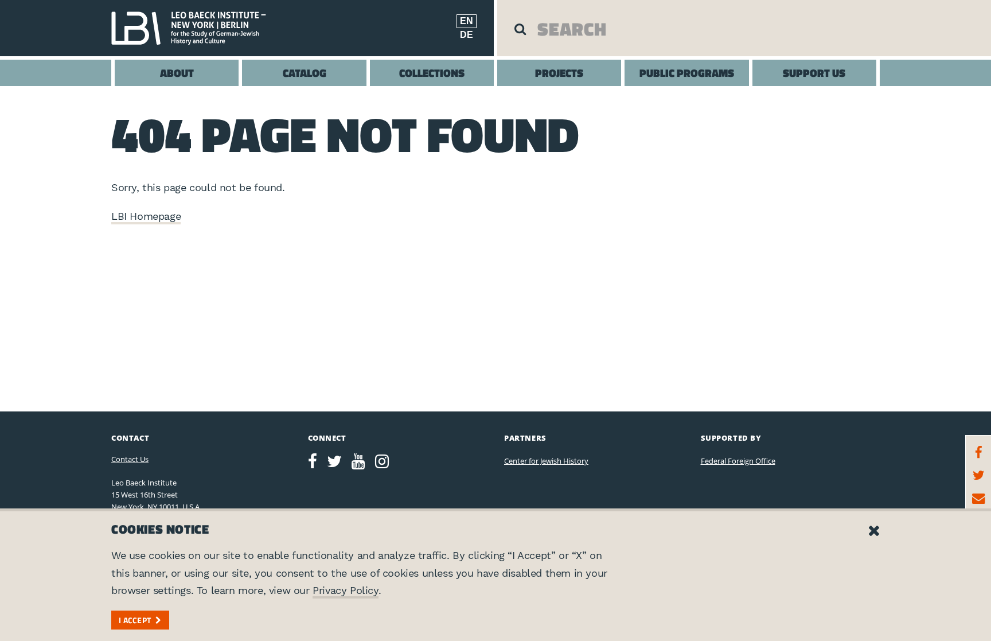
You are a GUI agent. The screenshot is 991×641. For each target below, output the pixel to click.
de (466, 35)
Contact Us (130, 459)
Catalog (304, 72)
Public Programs (686, 72)
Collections (432, 72)
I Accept (135, 620)
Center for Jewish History (546, 461)
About (177, 72)
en (466, 21)
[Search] (520, 28)
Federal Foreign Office (738, 461)
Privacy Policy (345, 590)
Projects (559, 72)
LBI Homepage (146, 216)
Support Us (814, 72)
